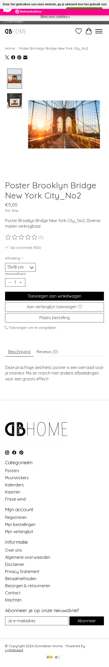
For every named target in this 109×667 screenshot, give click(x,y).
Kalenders (14, 484)
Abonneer (87, 620)
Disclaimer (14, 564)
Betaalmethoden (21, 578)
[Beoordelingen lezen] (21, 237)
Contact (13, 592)
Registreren (16, 517)
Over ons (13, 550)
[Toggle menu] (99, 31)
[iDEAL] (49, 657)
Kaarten (12, 491)
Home (10, 48)
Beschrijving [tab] (19, 351)
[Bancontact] (57, 657)
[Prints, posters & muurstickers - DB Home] (15, 31)
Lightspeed (14, 650)
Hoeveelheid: (15, 274)
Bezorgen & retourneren (27, 585)
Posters (12, 470)
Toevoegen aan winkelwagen (54, 296)
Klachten (13, 599)
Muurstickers (17, 477)
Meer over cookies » (55, 16)
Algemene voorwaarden (27, 557)
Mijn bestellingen (20, 524)
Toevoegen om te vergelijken (32, 327)
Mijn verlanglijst (19, 531)
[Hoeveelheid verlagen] (10, 282)
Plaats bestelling (54, 317)
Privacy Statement (22, 571)
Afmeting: (14, 258)
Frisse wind (15, 499)
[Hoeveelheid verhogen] (20, 282)
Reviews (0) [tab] (47, 351)
